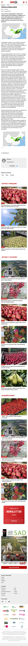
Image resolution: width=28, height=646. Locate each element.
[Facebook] (17, 166)
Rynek (15, 589)
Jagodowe (3, 589)
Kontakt (2, 577)
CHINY (3, 175)
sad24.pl (3, 5)
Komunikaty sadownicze (6, 591)
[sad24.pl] (14, 2)
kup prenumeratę (14, 567)
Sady (8, 5)
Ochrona (15, 591)
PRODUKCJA (12, 175)
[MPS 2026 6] (14, 547)
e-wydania (3, 595)
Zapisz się (14, 521)
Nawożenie (3, 593)
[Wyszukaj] (26, 2)
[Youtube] (9, 601)
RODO (2, 582)
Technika (15, 593)
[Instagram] (6, 601)
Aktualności (3, 588)
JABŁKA (7, 175)
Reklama (3, 578)
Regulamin (3, 580)
